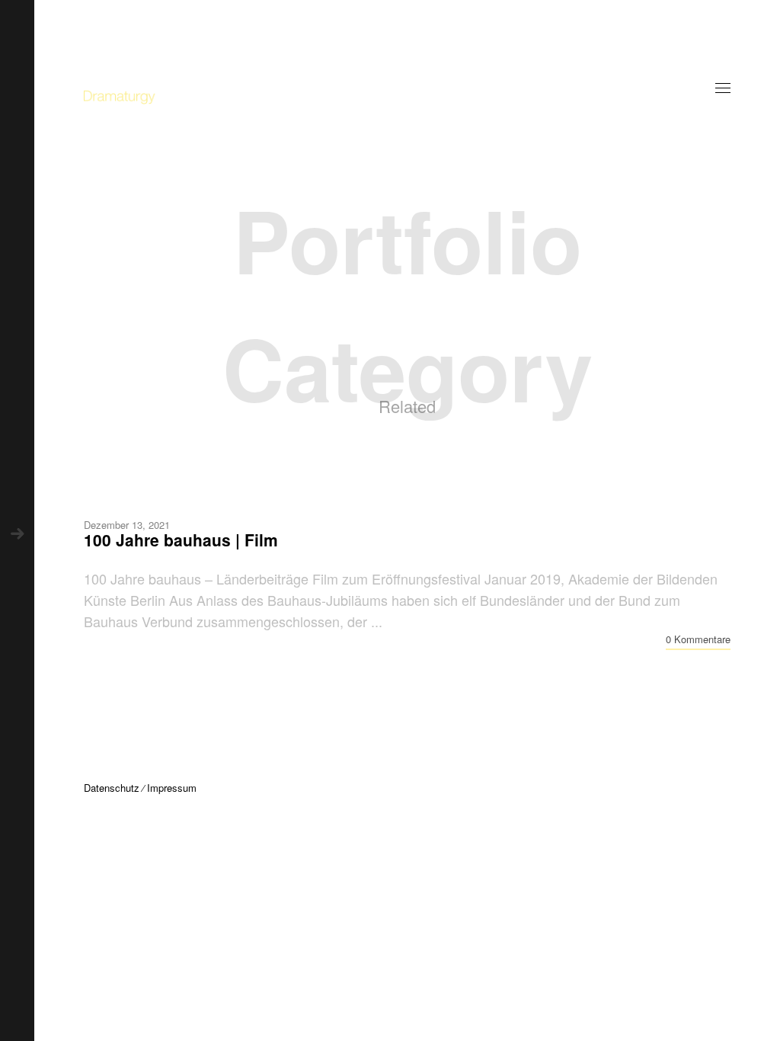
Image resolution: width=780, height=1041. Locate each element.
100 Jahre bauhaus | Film (181, 539)
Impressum (172, 787)
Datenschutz (111, 787)
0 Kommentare (698, 639)
